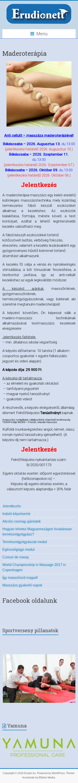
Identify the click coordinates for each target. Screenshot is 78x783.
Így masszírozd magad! (20, 577)
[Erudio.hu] (39, 5)
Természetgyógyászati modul (24, 542)
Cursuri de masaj (15, 557)
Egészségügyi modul (18, 549)
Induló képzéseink (16, 514)
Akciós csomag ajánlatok (21, 521)
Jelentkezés (11, 506)
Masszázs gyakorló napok (22, 585)
